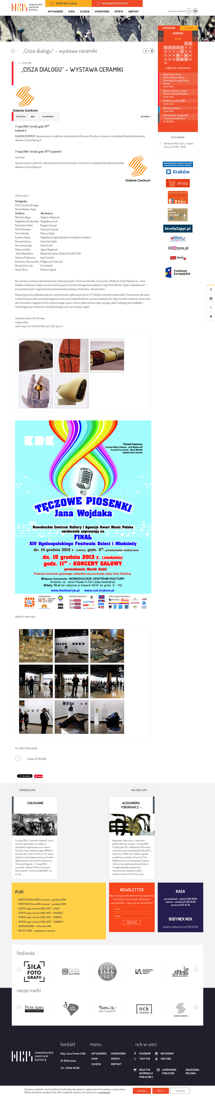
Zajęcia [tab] (189, 27)
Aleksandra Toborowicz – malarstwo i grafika (131, 805)
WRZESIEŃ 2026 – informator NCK (34, 926)
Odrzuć (160, 1090)
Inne (33, 116)
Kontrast (195, 11)
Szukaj (188, 11)
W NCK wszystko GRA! (174, 100)
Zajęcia (85, 11)
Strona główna (15, 50)
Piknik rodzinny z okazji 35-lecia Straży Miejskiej (175, 92)
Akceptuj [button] (142, 1090)
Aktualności (55, 11)
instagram (167, 1053)
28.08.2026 (168, 86)
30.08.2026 (168, 111)
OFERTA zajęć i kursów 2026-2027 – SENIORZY (40, 921)
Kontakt (133, 11)
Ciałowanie (35, 803)
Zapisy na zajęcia (66, 3)
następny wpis (140, 790)
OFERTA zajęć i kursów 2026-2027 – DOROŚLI (40, 917)
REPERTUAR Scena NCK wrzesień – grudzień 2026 (42, 904)
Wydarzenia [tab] (169, 27)
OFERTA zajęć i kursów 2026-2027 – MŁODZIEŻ (40, 912)
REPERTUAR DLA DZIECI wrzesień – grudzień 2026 (42, 899)
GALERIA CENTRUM (25, 136)
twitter (144, 1058)
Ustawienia (180, 1090)
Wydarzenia (102, 11)
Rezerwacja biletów (115, 3)
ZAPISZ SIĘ (132, 922)
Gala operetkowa (171, 107)
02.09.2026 (168, 121)
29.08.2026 (168, 104)
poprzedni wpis (27, 790)
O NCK (71, 11)
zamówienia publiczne (158, 1071)
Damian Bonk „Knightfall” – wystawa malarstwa (176, 117)
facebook (145, 1053)
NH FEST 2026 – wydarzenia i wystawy (36, 930)
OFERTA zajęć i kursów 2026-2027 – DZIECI (39, 908)
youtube (166, 1058)
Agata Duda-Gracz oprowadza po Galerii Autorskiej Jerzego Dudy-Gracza (176, 79)
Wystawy (146, 116)
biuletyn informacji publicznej (143, 1073)
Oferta (119, 11)
